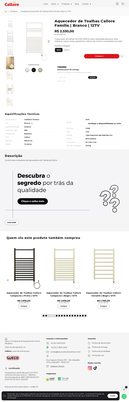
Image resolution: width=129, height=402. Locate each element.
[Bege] (40, 70)
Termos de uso (98, 355)
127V (59, 50)
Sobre (53, 4)
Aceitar (112, 396)
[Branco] (27, 70)
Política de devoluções (101, 343)
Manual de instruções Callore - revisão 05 (21, 387)
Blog (77, 4)
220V (66, 50)
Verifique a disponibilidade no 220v (104, 123)
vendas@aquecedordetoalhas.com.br (65, 352)
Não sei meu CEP (61, 80)
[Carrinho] (122, 5)
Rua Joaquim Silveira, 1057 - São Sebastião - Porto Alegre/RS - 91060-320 (63, 361)
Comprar (24, 306)
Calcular (92, 77)
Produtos (65, 4)
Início (46, 4)
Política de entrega (99, 347)
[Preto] (33, 70)
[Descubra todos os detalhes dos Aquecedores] (64, 217)
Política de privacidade (101, 351)
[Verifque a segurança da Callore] (50, 379)
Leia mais (11, 222)
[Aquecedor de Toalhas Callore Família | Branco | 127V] (10, 24)
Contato (85, 4)
